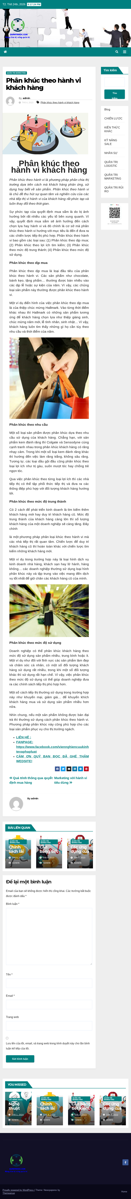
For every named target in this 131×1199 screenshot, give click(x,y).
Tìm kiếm (110, 70)
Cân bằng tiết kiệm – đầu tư (49, 853)
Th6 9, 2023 (49, 1115)
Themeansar (9, 1193)
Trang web (12, 1017)
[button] (116, 51)
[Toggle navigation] (124, 51)
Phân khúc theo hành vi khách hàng (60, 102)
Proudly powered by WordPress (18, 1190)
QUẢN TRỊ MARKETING (16, 73)
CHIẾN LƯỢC (113, 118)
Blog (107, 109)
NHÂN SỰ (111, 153)
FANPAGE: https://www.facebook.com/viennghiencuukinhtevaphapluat (52, 746)
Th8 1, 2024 (18, 1115)
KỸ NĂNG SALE (16, 1099)
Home (124, 1191)
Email (10, 995)
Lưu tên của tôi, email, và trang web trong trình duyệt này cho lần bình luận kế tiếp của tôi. (48, 1046)
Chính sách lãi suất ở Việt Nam (18, 853)
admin (26, 98)
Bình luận (12, 903)
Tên (9, 974)
